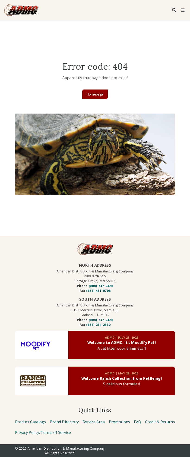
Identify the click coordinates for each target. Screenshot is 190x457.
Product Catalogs (30, 421)
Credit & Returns (160, 421)
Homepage (95, 94)
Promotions (119, 421)
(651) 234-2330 (98, 324)
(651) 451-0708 (98, 290)
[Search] (174, 10)
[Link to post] (41, 345)
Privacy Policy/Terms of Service (43, 432)
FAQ (137, 421)
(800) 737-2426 (101, 286)
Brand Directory (64, 421)
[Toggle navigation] (182, 10)
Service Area (94, 421)
